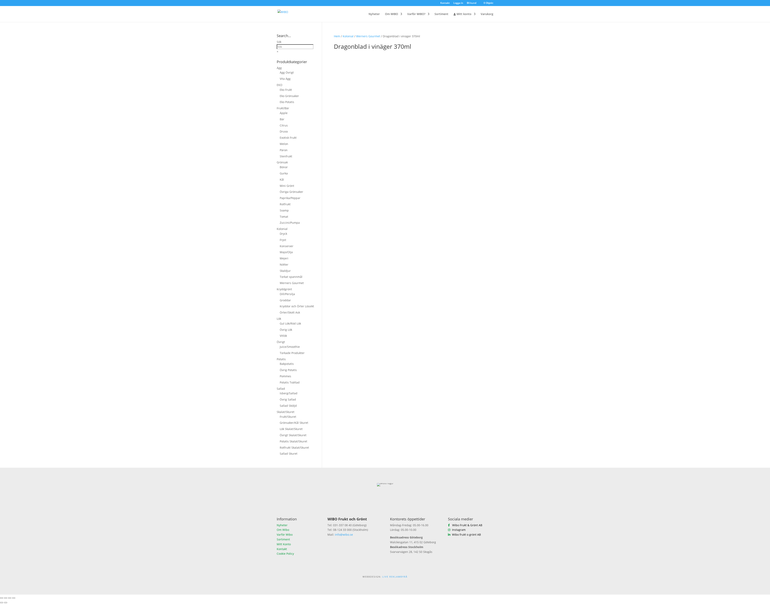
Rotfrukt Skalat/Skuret (294, 447)
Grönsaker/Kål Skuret (294, 423)
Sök (279, 42)
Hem (337, 36)
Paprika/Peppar (290, 198)
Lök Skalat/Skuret (291, 429)
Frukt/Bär (283, 108)
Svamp (284, 210)
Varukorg (487, 14)
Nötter (284, 264)
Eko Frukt (286, 90)
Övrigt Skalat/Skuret (293, 435)
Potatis (281, 359)
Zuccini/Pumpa (290, 223)
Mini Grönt (287, 186)
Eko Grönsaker (289, 96)
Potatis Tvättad (290, 382)
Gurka (284, 173)
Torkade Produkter (292, 353)
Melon (284, 144)
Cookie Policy (285, 553)
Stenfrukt (286, 156)
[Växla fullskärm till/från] (5, 598)
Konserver (286, 246)
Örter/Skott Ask (290, 312)
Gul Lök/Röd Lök (290, 323)
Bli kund (471, 3)
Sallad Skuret (288, 453)
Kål (282, 179)
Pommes (285, 376)
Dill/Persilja (287, 294)
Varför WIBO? (416, 14)
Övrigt (281, 342)
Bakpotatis (287, 364)
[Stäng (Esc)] (13, 598)
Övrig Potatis (288, 370)
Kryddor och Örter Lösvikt (297, 306)
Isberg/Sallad (288, 393)
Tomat (284, 217)
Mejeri (284, 258)
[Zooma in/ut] (1, 598)
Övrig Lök (286, 330)
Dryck (283, 234)
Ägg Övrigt (287, 72)
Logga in (458, 3)
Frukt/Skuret (288, 417)
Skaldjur (285, 271)
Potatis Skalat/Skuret (293, 441)
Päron (284, 150)
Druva (284, 131)
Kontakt (445, 3)
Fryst (283, 240)
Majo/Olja (286, 252)
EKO (279, 85)
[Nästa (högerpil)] (5, 602)
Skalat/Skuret (285, 412)
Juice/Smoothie (290, 347)
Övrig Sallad (288, 399)
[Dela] (9, 598)
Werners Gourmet (368, 36)
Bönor (284, 167)
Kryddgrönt (284, 289)
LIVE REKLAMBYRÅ (394, 576)
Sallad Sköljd (288, 406)
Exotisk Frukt (288, 138)
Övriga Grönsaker (291, 192)
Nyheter (374, 14)
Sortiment (441, 14)
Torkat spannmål (291, 277)
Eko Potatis (287, 102)
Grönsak (282, 162)
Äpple (284, 113)
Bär (282, 119)
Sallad (281, 389)
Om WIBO (391, 14)
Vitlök (283, 336)
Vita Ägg (285, 79)
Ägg (279, 68)
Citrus (284, 125)
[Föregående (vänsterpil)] (1, 602)
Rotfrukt (285, 204)
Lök (279, 319)
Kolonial (348, 36)
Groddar (285, 300)
